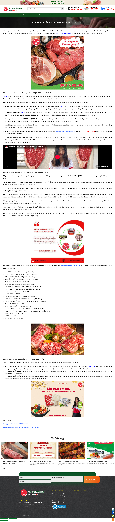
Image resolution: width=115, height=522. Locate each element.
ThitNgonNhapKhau (28, 515)
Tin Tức (51, 14)
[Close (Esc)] (2, 518)
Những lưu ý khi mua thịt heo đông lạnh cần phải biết (21, 427)
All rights (36, 515)
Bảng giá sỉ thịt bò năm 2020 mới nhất (16, 424)
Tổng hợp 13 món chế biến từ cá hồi (97, 461)
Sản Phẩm (41, 14)
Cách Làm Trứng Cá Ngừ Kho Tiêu (68, 461)
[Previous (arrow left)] (2, 520)
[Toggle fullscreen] (11, 518)
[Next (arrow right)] (6, 520)
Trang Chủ (21, 14)
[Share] (6, 518)
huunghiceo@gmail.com (24, 506)
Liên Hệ (77, 14)
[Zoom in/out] (15, 518)
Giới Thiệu (31, 14)
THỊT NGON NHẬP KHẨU (64, 33)
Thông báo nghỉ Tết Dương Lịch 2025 (40, 461)
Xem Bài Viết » (3, 468)
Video (59, 14)
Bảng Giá (68, 14)
